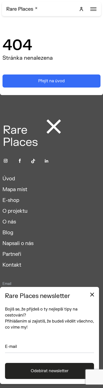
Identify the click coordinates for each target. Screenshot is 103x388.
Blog (7, 232)
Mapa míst (14, 189)
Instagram (5, 161)
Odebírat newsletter (49, 370)
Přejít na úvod (51, 81)
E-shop (10, 200)
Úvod (8, 179)
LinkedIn (47, 161)
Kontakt (11, 265)
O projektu (15, 211)
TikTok (33, 161)
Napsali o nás (18, 243)
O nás (9, 222)
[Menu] (92, 9)
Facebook (20, 161)
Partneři (11, 254)
